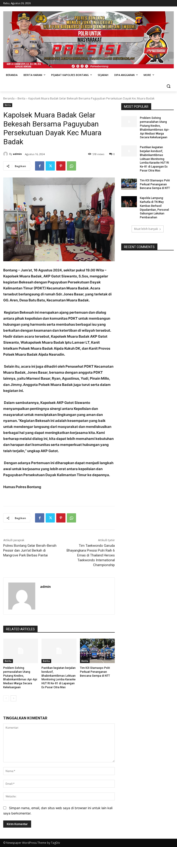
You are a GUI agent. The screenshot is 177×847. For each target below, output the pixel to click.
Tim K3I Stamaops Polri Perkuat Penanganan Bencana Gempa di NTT (95, 671)
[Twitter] (50, 166)
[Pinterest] (60, 166)
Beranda (9, 98)
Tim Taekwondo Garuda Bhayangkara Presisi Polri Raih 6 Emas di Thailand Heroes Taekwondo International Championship (91, 555)
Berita (21, 98)
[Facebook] (39, 166)
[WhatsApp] (71, 166)
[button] (168, 86)
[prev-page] (6, 698)
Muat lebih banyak (146, 229)
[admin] (6, 154)
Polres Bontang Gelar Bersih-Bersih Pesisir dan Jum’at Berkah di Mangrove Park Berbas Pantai (29, 550)
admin (17, 154)
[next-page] (13, 698)
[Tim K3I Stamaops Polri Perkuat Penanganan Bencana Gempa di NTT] (97, 651)
